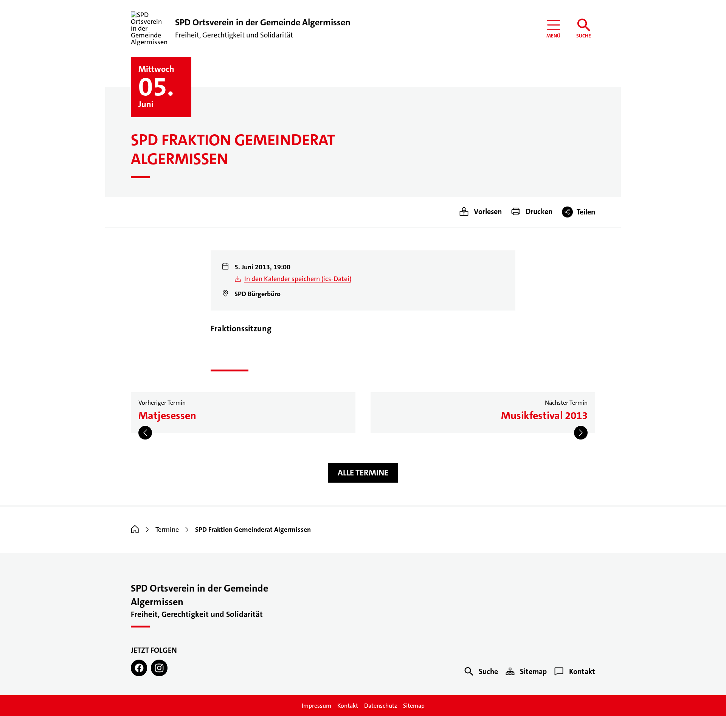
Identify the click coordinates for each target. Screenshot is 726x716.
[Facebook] (139, 668)
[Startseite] (135, 529)
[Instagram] (159, 668)
